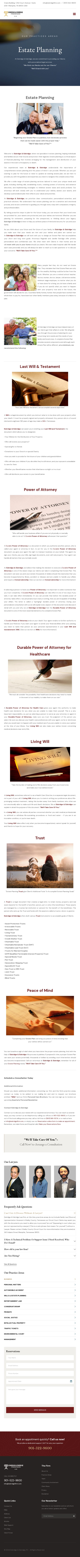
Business (8, 1279)
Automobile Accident (14, 1290)
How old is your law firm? (16, 1249)
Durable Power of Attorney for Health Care (24, 708)
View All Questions (10, 1264)
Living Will (40, 741)
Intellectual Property (14, 1323)
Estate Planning (14, 1064)
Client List (7, 1518)
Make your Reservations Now (50, 1124)
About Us (45, 1471)
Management (10, 1339)
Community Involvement (50, 1482)
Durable (36, 536)
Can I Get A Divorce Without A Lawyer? (23, 1213)
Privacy (44, 1490)
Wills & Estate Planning (15, 1296)
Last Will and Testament (54, 429)
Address (7, 1514)
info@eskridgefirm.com (51, 3)
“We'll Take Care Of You (49, 807)
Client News (46, 1486)
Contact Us (8, 1506)
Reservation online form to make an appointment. (56, 1121)
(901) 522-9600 (69, 3)
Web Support (8, 1525)
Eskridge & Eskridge (22, 154)
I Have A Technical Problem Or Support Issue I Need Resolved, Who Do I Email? (36, 1241)
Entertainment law (13, 1301)
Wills (38, 630)
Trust (40, 838)
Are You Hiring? (12, 1255)
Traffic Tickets (11, 1328)
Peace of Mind (40, 990)
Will (7, 415)
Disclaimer (45, 1494)
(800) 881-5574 (52, 1118)
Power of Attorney (40, 489)
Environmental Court (14, 1334)
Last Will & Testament (40, 366)
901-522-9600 (59, 1115)
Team (43, 1479)
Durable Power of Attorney (20, 717)
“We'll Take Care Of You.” (26, 251)
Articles (6, 1521)
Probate (8, 1312)
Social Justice (11, 1317)
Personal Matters (12, 1285)
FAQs (5, 1510)
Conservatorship (22, 580)
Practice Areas (46, 1475)
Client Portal (8, 1533)
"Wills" (13, 1097)
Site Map (7, 1529)
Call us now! (57, 1439)
